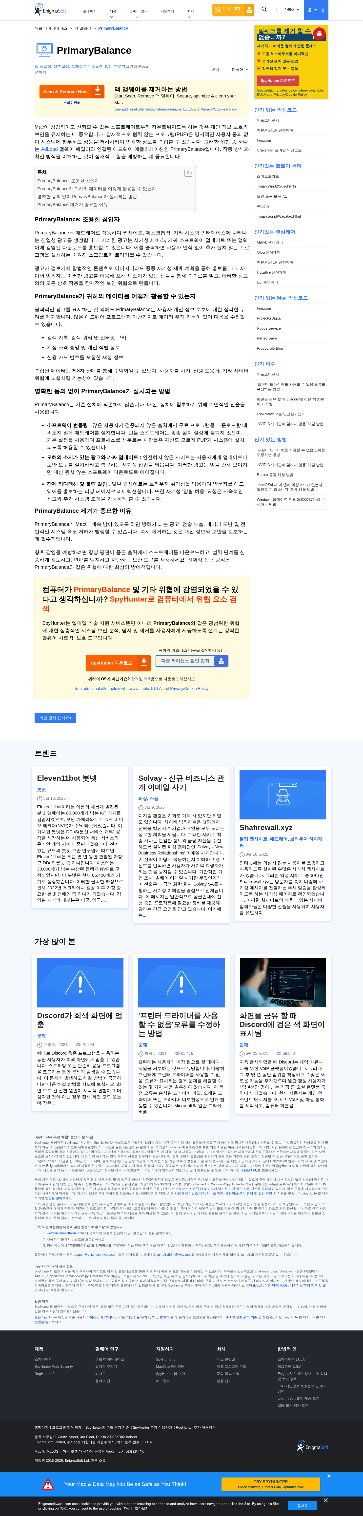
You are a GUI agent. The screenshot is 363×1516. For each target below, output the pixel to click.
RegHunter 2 (45, 1374)
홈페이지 (90, 11)
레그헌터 (163, 1381)
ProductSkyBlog (270, 348)
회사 (190, 11)
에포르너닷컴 (268, 120)
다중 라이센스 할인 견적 (227, 9)
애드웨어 (61, 66)
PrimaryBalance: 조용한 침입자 (68, 180)
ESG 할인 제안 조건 (293, 1405)
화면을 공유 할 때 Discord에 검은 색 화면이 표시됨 (290, 401)
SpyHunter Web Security (54, 1366)
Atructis (263, 206)
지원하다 (167, 11)
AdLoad (49, 149)
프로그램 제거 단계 (67, 1427)
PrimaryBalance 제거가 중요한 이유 (72, 204)
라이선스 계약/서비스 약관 (106, 1317)
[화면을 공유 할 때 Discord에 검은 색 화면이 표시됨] (283, 982)
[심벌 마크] (50, 9)
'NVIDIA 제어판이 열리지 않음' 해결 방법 (290, 424)
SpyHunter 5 (166, 1359)
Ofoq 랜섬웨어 (269, 252)
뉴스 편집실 (226, 1359)
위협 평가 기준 (246, 1317)
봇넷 (41, 789)
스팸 (154, 798)
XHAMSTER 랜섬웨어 (275, 130)
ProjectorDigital (269, 318)
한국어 (289, 10)
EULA (188, 109)
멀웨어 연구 (138, 11)
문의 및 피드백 (228, 1374)
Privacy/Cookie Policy (218, 109)
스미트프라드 (268, 176)
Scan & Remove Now (65, 91)
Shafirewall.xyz (266, 827)
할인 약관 (265, 1193)
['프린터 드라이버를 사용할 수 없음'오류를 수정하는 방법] (181, 982)
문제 (41, 1035)
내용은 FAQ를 (251, 1170)
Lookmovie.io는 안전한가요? (280, 414)
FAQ (227, 1317)
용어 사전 (102, 1381)
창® (134, 679)
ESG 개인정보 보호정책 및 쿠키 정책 (302, 1388)
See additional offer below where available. (148, 109)
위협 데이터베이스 (51, 28)
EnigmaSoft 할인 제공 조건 (298, 1398)
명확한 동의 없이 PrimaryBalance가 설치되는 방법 (87, 196)
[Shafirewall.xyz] (283, 794)
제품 (113, 11)
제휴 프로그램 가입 (231, 1366)
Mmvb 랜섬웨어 (270, 242)
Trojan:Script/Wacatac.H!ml (279, 216)
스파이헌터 (43, 1359)
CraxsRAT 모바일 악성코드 (279, 150)
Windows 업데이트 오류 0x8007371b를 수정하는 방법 (291, 502)
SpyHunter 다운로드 (111, 663)
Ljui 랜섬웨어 (267, 282)
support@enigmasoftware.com (95, 1254)
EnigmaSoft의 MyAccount (172, 1254)
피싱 (142, 798)
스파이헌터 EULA (291, 1359)
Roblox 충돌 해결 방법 (275, 475)
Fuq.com (264, 140)
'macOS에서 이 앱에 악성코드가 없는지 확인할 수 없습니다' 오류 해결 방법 (289, 487)
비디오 (100, 1374)
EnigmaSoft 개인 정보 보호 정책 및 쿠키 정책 (302, 1376)
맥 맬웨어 (82, 28)
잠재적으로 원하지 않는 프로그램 (100, 66)
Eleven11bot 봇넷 (67, 778)
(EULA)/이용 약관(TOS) (270, 1285)
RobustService (269, 328)
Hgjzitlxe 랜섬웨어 (271, 272)
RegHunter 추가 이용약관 (196, 1427)
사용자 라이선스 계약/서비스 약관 (199, 1193)
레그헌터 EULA (289, 1366)
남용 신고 (224, 1381)
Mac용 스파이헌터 (170, 1366)
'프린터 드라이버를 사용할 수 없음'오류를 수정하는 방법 (291, 386)
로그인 (319, 10)
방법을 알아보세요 (58, 1198)
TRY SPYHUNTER (271, 1484)
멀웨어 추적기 (106, 1366)
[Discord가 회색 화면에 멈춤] (80, 982)
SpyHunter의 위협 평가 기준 (107, 1427)
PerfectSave (267, 338)
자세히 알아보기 (136, 1508)
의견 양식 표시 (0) (55, 718)
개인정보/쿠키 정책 (239, 1193)
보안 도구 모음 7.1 (272, 196)
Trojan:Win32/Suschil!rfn (276, 186)
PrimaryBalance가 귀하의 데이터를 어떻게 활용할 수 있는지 (96, 188)
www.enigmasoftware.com (65, 1233)
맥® (147, 679)
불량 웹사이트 (253, 838)
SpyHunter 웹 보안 (170, 1374)
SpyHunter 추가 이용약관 (153, 1427)
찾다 (264, 9)
